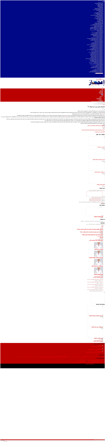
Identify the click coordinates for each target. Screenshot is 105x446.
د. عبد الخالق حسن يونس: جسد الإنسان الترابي (97, 70)
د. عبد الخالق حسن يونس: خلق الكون (98, 62)
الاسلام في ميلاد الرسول (77, 356)
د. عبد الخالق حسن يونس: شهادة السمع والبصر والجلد (96, 71)
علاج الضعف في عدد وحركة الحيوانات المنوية (94, 352)
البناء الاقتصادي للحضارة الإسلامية (99, 23)
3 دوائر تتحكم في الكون (100, 68)
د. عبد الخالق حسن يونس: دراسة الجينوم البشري (97, 37)
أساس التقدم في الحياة (100, 31)
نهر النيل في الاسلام (16, 356)
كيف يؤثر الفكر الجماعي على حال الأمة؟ (98, 9)
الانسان (102, 125)
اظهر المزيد (103, 127)
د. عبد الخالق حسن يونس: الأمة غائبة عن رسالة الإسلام (96, 28)
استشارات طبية (101, 92)
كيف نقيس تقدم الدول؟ (100, 17)
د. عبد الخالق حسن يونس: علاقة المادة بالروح (97, 33)
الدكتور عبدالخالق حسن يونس (93, 125)
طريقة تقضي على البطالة (100, 30)
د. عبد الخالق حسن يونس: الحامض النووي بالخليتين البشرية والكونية (95, 38)
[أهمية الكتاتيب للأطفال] (98, 273)
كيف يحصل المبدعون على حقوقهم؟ (99, 8)
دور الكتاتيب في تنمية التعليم (100, 172)
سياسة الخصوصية (99, 98)
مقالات (102, 94)
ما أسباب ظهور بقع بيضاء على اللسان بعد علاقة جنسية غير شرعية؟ (90, 229)
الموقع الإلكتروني (103, 200)
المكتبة (100, 96)
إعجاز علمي (101, 90)
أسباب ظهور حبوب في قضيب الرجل (96, 240)
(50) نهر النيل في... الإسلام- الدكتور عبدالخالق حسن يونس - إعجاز (95, 360)
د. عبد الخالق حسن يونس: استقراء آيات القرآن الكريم (96, 67)
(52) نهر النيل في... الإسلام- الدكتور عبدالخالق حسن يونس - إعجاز (95, 279)
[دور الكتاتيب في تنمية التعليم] (97, 170)
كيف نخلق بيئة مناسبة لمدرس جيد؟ (99, 12)
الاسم (104, 197)
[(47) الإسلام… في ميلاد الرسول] (99, 345)
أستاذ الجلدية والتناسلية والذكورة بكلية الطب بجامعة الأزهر (98, 356)
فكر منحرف (101, 93)
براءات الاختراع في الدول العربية (99, 16)
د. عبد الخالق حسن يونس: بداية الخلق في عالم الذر (97, 50)
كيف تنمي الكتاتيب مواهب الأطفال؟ (99, 3)
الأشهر (102, 225)
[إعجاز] (96, 86)
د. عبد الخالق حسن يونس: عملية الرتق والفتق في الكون (96, 60)
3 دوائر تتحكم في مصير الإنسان (99, 65)
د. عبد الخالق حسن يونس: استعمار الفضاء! (98, 35)
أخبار (102, 89)
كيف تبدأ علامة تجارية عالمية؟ (99, 18)
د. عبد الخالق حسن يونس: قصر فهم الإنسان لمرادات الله (96, 63)
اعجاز (104, 125)
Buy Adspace (100, 100)
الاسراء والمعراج (82, 356)
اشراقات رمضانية (89, 356)
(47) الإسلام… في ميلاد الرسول (97, 346)
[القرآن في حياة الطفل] (97, 145)
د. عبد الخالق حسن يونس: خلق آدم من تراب (97, 69)
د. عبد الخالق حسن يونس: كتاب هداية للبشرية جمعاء (97, 43)
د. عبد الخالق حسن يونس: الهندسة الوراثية (98, 36)
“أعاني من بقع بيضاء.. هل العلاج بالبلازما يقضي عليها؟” (92, 234)
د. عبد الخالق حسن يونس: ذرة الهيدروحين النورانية (97, 56)
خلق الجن (101, 237)
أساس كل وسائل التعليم (100, 5)
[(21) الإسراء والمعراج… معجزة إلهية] (101, 348)
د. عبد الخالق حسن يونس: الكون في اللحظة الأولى (97, 51)
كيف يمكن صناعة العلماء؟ (100, 14)
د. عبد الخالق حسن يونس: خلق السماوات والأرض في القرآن (96, 52)
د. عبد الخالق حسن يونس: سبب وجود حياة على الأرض (96, 40)
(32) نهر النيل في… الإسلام (82, 361)
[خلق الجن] (100, 236)
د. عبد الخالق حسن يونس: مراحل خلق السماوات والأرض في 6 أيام (95, 49)
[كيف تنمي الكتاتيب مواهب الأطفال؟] (98, 256)
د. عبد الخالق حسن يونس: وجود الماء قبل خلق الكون (96, 57)
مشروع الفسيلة (33, 356)
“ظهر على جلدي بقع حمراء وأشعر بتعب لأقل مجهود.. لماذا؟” (91, 232)
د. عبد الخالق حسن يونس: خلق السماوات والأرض (97, 61)
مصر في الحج (29, 356)
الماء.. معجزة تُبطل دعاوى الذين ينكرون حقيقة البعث (79, 362)
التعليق (104, 196)
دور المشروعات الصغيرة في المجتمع (98, 25)
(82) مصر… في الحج (83, 360)
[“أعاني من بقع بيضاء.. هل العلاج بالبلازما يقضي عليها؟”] (101, 233)
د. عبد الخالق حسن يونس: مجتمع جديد (98, 29)
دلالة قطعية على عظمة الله (99, 64)
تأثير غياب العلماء (101, 11)
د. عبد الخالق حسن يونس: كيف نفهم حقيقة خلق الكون (96, 53)
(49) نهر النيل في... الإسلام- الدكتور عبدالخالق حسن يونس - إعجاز (95, 284)
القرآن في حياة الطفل (100, 2)
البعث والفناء (99, 125)
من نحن (100, 97)
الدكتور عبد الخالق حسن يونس (58, 356)
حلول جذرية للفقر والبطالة (100, 21)
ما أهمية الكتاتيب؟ (101, 7)
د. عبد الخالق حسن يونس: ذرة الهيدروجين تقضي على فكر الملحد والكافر (94, 58)
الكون (65, 116)
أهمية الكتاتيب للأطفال (100, 4)
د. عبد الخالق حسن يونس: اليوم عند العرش (98, 47)
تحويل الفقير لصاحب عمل (100, 19)
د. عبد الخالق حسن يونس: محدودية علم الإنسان (97, 42)
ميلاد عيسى (22, 356)
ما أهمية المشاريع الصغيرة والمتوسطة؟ (98, 26)
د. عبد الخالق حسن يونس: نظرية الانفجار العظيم (97, 39)
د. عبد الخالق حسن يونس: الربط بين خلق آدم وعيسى (96, 54)
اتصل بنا (100, 99)
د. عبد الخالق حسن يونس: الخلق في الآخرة (98, 66)
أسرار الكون (101, 91)
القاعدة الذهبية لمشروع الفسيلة (99, 32)
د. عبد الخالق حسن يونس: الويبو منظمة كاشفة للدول (96, 15)
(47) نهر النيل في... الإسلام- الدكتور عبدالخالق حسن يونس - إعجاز (95, 289)
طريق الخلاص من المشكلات (99, 10)
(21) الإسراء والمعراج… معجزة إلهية (96, 349)
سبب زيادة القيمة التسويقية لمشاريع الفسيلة (97, 24)
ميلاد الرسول (25, 356)
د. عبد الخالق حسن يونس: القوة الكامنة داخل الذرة (97, 45)
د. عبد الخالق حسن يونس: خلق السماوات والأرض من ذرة (96, 59)
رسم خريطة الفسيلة (100, 22)
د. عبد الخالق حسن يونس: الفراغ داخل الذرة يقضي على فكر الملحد (95, 44)
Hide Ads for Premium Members (97, 101)
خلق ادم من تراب (37, 356)
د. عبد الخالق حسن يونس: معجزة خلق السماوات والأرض (96, 46)
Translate (6, 441)
